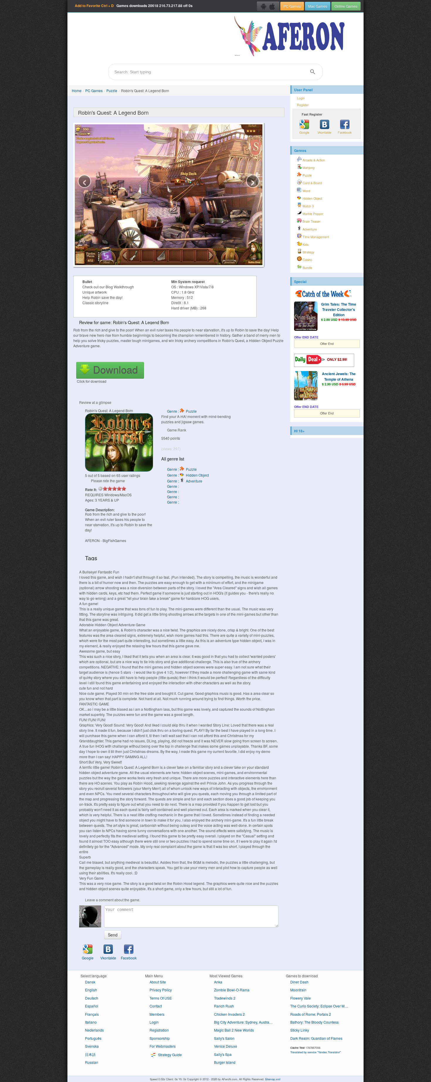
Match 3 (308, 206)
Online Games (346, 6)
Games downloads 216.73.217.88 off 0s (134, 5)
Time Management (315, 237)
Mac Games (317, 6)
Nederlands (94, 1029)
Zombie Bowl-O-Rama (232, 989)
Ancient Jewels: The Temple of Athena (339, 376)
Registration (159, 1029)
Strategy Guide (169, 1054)
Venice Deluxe (225, 1046)
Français (92, 1014)
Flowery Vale (300, 997)
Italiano (91, 1022)
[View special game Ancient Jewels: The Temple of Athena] (306, 386)
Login (301, 98)
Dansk (90, 981)
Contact (156, 1005)
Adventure (309, 229)
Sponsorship (160, 1038)
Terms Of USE (161, 997)
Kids (305, 244)
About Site (158, 981)
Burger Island (224, 1062)
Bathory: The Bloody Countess (314, 1022)
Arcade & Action (313, 160)
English (91, 989)
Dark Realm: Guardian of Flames (316, 1038)
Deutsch (91, 997)
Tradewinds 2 (224, 997)
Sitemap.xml (272, 1079)
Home (77, 90)
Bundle (307, 267)
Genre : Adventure (184, 480)
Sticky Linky (299, 1029)
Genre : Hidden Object (188, 475)
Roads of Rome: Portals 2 (310, 1014)
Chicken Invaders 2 (229, 1014)
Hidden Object (312, 198)
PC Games (292, 6)
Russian (91, 1062)
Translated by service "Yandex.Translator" (315, 1052)
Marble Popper (312, 213)
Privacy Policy (161, 989)
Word (306, 191)
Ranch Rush (224, 1005)
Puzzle (111, 90)
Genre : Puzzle (182, 411)
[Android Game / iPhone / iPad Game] (268, 6)
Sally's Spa (223, 1054)
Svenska (92, 1046)
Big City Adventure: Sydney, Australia (243, 1022)
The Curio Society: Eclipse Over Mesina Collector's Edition (321, 1005)
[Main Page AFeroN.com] (291, 37)
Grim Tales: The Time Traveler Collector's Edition (338, 309)
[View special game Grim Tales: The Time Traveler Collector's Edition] (306, 317)
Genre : (173, 486)
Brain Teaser (311, 221)
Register (303, 105)
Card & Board (312, 183)
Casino (307, 260)
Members (157, 1014)
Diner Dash (299, 981)
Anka (218, 981)
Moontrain (298, 989)
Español (91, 1005)
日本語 (90, 1054)
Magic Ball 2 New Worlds (234, 1029)
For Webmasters (163, 1046)
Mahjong (308, 167)
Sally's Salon (224, 1038)
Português (93, 1038)
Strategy (308, 252)
